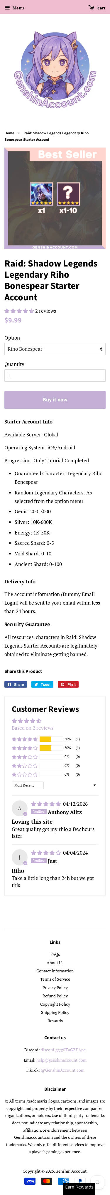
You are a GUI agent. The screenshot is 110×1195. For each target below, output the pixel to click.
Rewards (55, 1020)
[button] (19, 310)
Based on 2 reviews (32, 727)
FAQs (55, 954)
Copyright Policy (55, 1004)
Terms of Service (55, 979)
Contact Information (55, 971)
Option (12, 337)
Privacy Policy (55, 987)
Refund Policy (55, 996)
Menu (17, 8)
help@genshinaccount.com (61, 1060)
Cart (101, 8)
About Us (55, 962)
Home (9, 133)
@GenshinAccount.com (62, 1070)
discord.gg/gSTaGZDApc (63, 1049)
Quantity (14, 364)
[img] (46, 803)
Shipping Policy (55, 1012)
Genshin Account (71, 1171)
